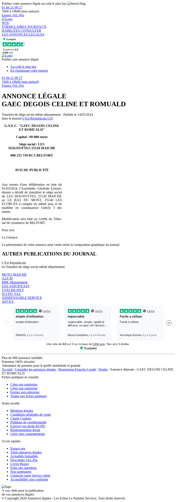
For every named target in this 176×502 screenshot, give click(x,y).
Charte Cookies (20, 418)
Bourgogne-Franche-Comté (77, 369)
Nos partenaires (20, 471)
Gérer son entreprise (24, 388)
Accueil (7, 369)
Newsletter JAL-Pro (24, 460)
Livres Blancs (19, 464)
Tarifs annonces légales (26, 452)
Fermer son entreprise (24, 392)
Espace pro (17, 448)
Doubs (103, 369)
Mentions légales (21, 410)
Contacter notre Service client (30, 475)
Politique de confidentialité (28, 422)
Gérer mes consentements (27, 434)
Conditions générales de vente (30, 414)
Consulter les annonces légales (35, 369)
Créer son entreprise (23, 384)
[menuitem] (92, 67)
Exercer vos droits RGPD (27, 426)
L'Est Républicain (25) (37, 118)
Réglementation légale (25, 430)
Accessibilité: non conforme (29, 479)
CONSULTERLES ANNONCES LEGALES (23, 32)
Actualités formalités (24, 456)
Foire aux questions (23, 468)
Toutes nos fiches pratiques (28, 396)
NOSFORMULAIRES (14, 25)
